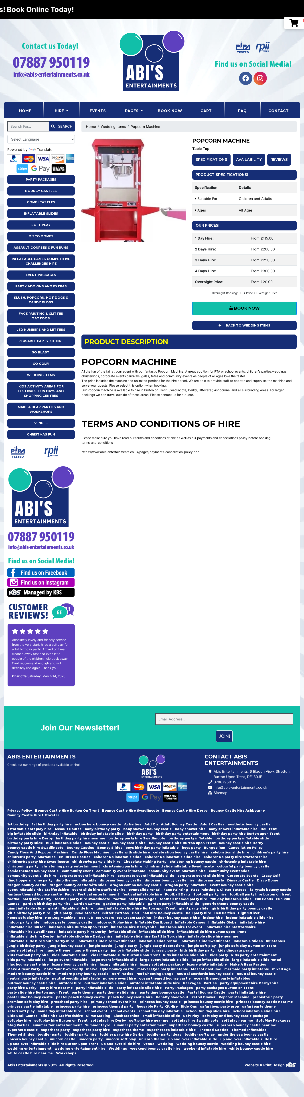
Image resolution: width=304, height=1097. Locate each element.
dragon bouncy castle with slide (78, 885)
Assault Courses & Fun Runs (41, 248)
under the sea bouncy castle (243, 1034)
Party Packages (41, 179)
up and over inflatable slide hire (248, 1039)
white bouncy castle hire (251, 1049)
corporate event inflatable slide (146, 876)
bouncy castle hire (129, 843)
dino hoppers (19, 880)
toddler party (49, 1034)
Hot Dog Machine (60, 918)
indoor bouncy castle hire (177, 918)
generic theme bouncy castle (228, 904)
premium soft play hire (27, 1002)
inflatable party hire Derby (82, 932)
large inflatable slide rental (256, 960)
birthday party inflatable (190, 838)
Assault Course (68, 829)
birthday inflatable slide (102, 834)
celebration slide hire (230, 852)
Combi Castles (41, 202)
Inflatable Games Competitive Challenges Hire (41, 261)
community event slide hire (31, 876)
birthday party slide (25, 843)
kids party (219, 955)
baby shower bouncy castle (147, 829)
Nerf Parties (122, 974)
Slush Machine (126, 1016)
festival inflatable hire (142, 894)
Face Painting (176, 890)
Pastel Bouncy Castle (206, 992)
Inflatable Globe (222, 922)
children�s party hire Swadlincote (38, 862)
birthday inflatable (60, 834)
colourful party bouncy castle (243, 866)
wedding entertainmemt (29, 1049)
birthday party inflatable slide (242, 838)
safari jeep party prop (219, 1006)
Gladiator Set (87, 913)
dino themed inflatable (76, 880)
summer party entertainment (139, 1025)
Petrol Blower (203, 997)
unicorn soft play (121, 1039)
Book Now (170, 111)
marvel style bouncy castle (110, 969)
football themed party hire (183, 899)
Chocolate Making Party (145, 862)
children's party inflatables (31, 857)
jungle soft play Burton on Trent (247, 946)
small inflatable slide (161, 1016)
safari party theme (259, 1006)
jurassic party (164, 950)
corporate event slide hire (200, 876)
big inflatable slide (24, 834)
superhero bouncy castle (191, 1025)
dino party (43, 880)
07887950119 (225, 782)
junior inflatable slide (130, 950)
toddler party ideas (163, 1034)
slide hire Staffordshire (62, 1016)
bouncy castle (97, 843)
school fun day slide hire (208, 1011)
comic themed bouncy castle (33, 871)
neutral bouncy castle (256, 974)
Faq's (70, 894)
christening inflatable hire (242, 862)
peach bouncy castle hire (130, 997)
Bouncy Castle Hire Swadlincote (130, 811)
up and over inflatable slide (192, 1039)
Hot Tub (86, 918)
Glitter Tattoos (115, 913)
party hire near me (56, 988)
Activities (132, 824)
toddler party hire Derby (121, 1034)
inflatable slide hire (156, 932)
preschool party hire (69, 1002)
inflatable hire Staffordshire (230, 927)
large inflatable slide (210, 960)
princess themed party (113, 1006)
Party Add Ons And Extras (41, 286)
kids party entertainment (254, 955)
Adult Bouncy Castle (179, 824)
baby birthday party (102, 829)
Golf (135, 913)
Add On (151, 824)
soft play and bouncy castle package (235, 1016)
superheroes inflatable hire (171, 1030)
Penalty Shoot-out (172, 997)
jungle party (126, 946)
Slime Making (98, 1016)
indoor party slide (23, 922)
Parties (210, 983)
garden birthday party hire (47, 904)
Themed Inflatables (248, 1030)
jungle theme (58, 950)
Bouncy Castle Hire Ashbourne (238, 811)
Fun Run (283, 899)
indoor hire (213, 918)
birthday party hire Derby (30, 838)
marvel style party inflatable (162, 969)
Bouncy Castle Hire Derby (185, 811)
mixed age (281, 969)
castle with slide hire (131, 852)
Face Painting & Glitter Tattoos (41, 316)
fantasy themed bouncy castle (34, 894)
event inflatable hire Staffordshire (38, 890)
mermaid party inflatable (246, 969)
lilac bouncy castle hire (28, 964)
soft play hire (19, 1020)
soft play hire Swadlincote (195, 1020)
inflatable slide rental (158, 941)
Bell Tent (269, 829)
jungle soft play (202, 946)
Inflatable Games (190, 922)
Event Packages (41, 275)
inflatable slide (122, 932)
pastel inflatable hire (247, 992)
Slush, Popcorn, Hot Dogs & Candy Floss (41, 300)
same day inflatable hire (59, 1011)
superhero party (55, 1030)
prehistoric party (268, 997)
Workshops (66, 1053)
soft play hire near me (148, 1020)
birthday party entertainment (182, 834)
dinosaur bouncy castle (121, 880)
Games (13, 904)
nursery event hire (119, 978)
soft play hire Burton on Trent (60, 1020)
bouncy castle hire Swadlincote (35, 848)
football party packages (134, 899)
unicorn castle (62, 1039)
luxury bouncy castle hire (74, 964)
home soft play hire (24, 918)
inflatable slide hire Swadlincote (106, 941)
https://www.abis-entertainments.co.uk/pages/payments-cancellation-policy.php (140, 452)
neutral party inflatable (28, 978)
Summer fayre (97, 1025)
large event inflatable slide (164, 960)
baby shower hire (190, 829)
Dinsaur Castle (240, 880)
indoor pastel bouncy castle (67, 922)
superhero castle (22, 1030)
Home (31, 111)
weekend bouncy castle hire (155, 1049)
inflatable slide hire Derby (30, 936)
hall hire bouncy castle (162, 913)
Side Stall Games (22, 1016)
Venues (41, 423)
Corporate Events (242, 876)
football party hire (210, 894)
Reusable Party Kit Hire (40, 341)
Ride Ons (189, 1006)
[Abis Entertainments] (152, 60)
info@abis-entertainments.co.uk (240, 787)
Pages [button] (132, 111)
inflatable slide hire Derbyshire (85, 936)
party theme (83, 992)
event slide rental (144, 890)
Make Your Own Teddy (63, 969)
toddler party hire (81, 1034)
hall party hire (198, 913)
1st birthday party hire (52, 824)
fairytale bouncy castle (270, 890)
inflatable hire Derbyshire (134, 927)
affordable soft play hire (29, 829)
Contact (278, 111)
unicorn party (91, 1039)
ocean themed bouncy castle (165, 978)
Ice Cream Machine (134, 918)
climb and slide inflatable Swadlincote (179, 866)
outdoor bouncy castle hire (31, 983)
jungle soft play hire (25, 950)
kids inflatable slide (69, 955)
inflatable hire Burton (26, 927)
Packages (192, 983)
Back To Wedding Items (247, 325)
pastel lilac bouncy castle (30, 997)
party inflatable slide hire (139, 988)
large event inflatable (68, 960)
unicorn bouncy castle (27, 1039)
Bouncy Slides (109, 848)
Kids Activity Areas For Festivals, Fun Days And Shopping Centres (41, 391)
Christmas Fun (41, 434)
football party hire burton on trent (260, 894)
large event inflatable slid (114, 960)
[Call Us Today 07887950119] (41, 536)
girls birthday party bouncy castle (242, 908)
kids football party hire (28, 955)
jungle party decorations (162, 946)
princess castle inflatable (30, 1006)
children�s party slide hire (96, 862)
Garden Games (87, 904)
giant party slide (194, 908)
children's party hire (270, 852)
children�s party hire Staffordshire (236, 857)
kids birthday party (197, 950)
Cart (206, 111)
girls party (62, 913)
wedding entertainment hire (80, 1049)
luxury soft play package (162, 964)
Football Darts (178, 894)
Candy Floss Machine (90, 852)
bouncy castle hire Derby (241, 843)
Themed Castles (213, 1030)
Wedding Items (41, 375)
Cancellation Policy (245, 848)
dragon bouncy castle (26, 885)
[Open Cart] (293, 23)
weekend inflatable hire (205, 1049)
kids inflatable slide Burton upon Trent (125, 955)
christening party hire (122, 866)
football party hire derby (29, 899)
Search (65, 126)
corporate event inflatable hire (86, 876)
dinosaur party (211, 880)
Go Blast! (41, 352)
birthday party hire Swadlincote (136, 838)
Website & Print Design (265, 1065)
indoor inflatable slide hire (250, 918)
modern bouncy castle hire (31, 974)
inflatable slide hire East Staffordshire (150, 936)
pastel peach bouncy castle (80, 997)
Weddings (118, 1049)
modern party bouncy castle (83, 974)
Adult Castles (212, 824)
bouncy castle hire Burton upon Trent (182, 843)
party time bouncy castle (162, 992)
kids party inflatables (26, 960)
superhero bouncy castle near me (246, 1025)
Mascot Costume (206, 969)
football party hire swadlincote (82, 899)
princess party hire (73, 1006)
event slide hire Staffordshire (99, 890)
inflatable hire (252, 922)
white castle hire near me (30, 1053)
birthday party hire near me (80, 838)
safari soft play (21, 1011)
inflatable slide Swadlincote (205, 941)
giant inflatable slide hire (70, 908)
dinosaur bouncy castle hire (170, 880)
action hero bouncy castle (98, 824)
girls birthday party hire (28, 913)
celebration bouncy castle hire (180, 852)
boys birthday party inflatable (152, 848)
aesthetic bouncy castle (249, 824)
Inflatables (275, 941)
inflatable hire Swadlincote (31, 932)
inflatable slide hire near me (213, 936)
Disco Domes (41, 236)
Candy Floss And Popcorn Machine (38, 852)
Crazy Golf (270, 876)
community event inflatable (120, 871)
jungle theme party (90, 950)
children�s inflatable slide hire (173, 857)
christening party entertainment (71, 866)
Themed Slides (20, 1034)
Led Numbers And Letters (40, 330)
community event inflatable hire (177, 871)
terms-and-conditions (97, 442)
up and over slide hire (120, 1044)
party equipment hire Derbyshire (249, 983)
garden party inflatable (124, 904)
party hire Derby (21, 988)
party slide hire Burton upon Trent (38, 992)
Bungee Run (214, 848)
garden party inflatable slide (173, 904)
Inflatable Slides (41, 214)
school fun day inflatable (160, 1011)
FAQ (242, 111)
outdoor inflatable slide (105, 983)
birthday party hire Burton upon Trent (246, 834)
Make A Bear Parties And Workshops (41, 409)
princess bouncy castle (160, 1002)
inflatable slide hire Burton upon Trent (211, 932)
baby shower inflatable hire (233, 829)
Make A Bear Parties (248, 964)
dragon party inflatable (186, 885)
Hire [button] (60, 111)
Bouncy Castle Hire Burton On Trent (67, 811)
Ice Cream (105, 918)
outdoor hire (70, 983)
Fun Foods (264, 899)
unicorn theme (152, 1039)
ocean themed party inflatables (222, 978)
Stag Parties (18, 1025)
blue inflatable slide (64, 843)
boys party (191, 848)
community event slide (229, 871)
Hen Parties (224, 913)
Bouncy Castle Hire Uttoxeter (33, 815)
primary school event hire (113, 1002)
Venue (148, 1044)
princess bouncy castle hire (208, 1002)
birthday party (140, 834)
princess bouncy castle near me (264, 1002)
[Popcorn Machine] (133, 190)
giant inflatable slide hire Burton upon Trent (136, 908)
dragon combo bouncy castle (136, 885)
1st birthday (18, 824)
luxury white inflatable (207, 964)
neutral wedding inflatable (76, 978)
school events (122, 1011)
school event (95, 1011)
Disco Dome (267, 880)
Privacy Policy (19, 811)
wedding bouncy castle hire (246, 1044)
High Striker (249, 913)
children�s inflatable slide (118, 857)
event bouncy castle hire (232, 885)
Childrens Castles (75, 857)
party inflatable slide (94, 988)
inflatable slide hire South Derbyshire (40, 941)
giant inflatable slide (26, 908)
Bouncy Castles (41, 191)
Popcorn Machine (145, 126)
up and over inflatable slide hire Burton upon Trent (52, 1044)
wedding (165, 1044)
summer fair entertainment (57, 1025)
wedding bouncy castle (197, 1044)
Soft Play (41, 225)
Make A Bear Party (23, 969)
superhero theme (128, 1030)
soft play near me (237, 1020)
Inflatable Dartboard (153, 922)
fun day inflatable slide (231, 899)
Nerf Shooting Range (155, 974)
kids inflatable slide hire (185, 955)
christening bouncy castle (193, 862)
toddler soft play (199, 1034)
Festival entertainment (98, 894)
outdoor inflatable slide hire (155, 983)
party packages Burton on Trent (224, 988)
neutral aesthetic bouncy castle (205, 974)
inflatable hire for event (181, 927)
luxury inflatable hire (118, 964)
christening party (23, 866)
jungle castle (100, 946)
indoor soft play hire (113, 922)
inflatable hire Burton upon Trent (78, 927)
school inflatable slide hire (257, 1011)
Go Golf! (41, 364)
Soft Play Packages (273, 1020)
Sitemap (220, 792)
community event (77, 871)
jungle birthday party (26, 946)
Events (98, 111)
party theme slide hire (117, 992)
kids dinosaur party (235, 950)
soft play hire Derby (108, 1020)
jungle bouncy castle (67, 946)
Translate (44, 149)
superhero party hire (91, 1030)
